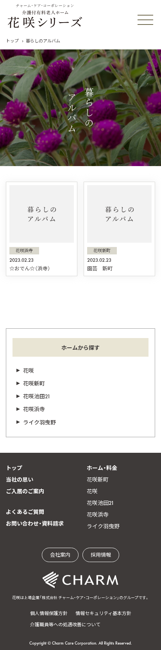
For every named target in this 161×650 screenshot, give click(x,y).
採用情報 (101, 555)
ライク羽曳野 (39, 422)
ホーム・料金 (102, 467)
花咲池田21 (36, 396)
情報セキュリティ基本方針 (103, 613)
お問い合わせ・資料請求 (35, 523)
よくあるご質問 (25, 511)
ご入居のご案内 (25, 491)
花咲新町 (34, 383)
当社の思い (19, 479)
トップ (12, 41)
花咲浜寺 (34, 409)
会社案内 (60, 555)
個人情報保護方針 (49, 613)
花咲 (28, 370)
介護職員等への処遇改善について (65, 625)
